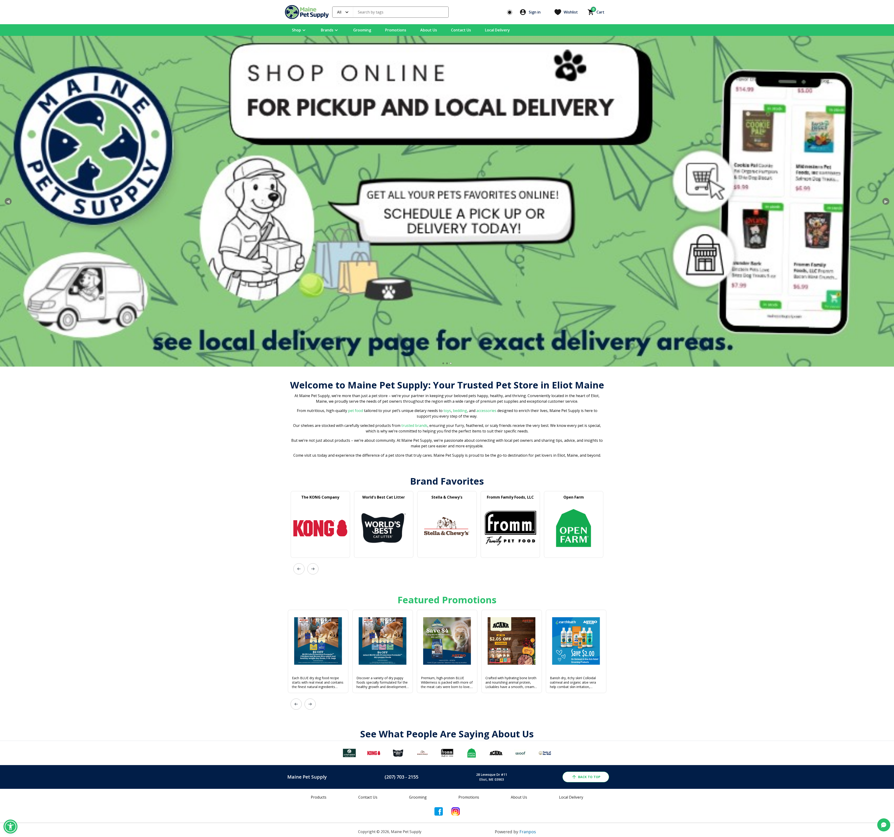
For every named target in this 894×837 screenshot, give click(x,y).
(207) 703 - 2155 (401, 777)
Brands (327, 30)
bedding (459, 410)
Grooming (362, 30)
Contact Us (461, 30)
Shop (296, 30)
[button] (10, 826)
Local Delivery (497, 30)
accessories (486, 410)
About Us (428, 30)
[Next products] (312, 568)
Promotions (395, 30)
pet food (355, 410)
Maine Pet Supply (307, 777)
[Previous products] (299, 568)
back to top (589, 777)
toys (447, 410)
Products (318, 797)
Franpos (527, 831)
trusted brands (413, 425)
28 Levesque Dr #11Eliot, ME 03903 (491, 777)
